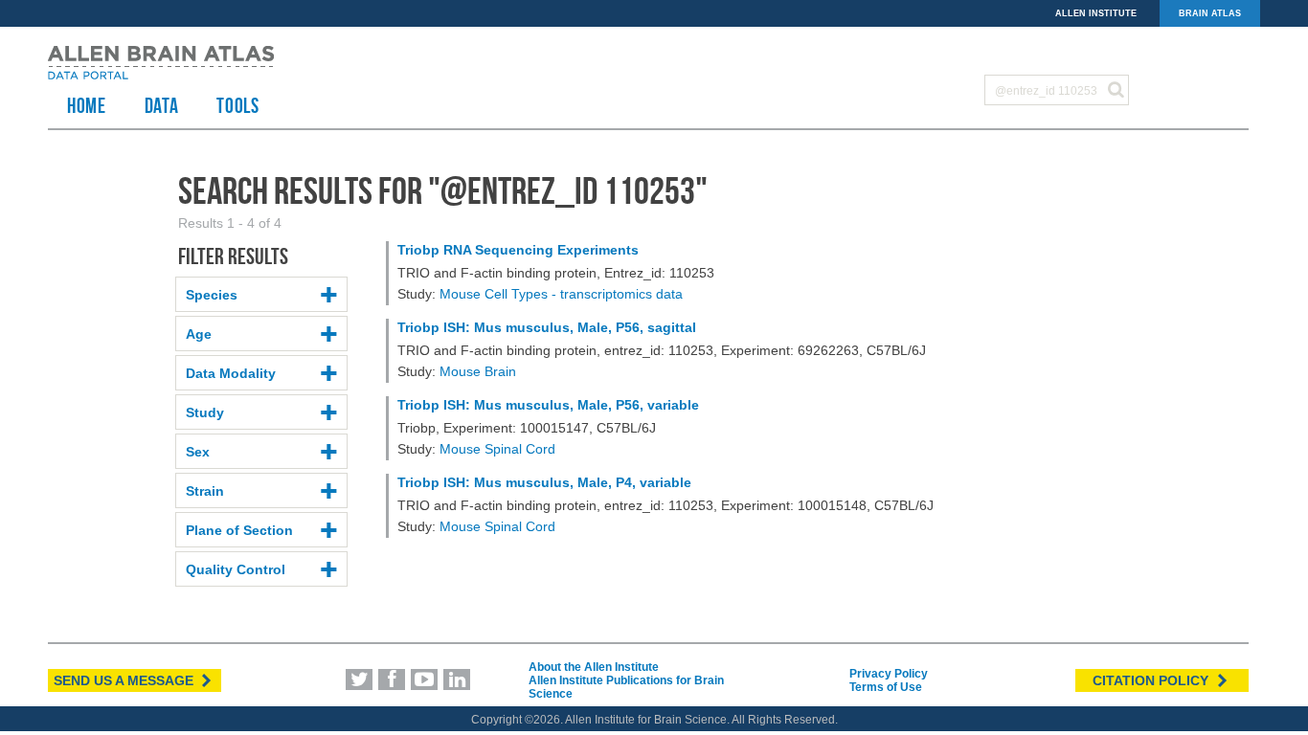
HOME (86, 105)
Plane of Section (239, 530)
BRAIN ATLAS (1210, 13)
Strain (205, 491)
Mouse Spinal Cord (497, 449)
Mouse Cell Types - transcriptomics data (561, 293)
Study (205, 412)
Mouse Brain (478, 371)
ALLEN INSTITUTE (1096, 13)
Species (211, 294)
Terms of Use (885, 687)
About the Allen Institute (594, 667)
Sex (198, 451)
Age (199, 334)
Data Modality (231, 373)
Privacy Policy (888, 673)
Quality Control (235, 569)
